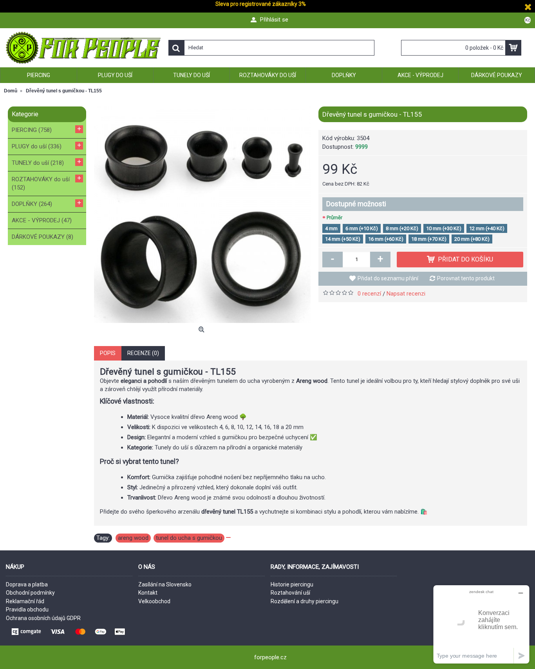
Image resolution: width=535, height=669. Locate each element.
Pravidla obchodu (27, 609)
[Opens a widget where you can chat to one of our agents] (481, 624)
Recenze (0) (143, 353)
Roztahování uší (290, 593)
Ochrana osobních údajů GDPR (43, 618)
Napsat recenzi (406, 293)
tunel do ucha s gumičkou (189, 537)
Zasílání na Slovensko (165, 584)
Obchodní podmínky (30, 593)
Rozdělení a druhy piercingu (304, 601)
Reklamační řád (25, 601)
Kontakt (147, 593)
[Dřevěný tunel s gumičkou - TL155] (202, 214)
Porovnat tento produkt (466, 278)
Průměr (334, 217)
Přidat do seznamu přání (388, 278)
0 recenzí (369, 293)
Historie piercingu (292, 584)
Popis (108, 353)
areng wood (133, 537)
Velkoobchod (154, 601)
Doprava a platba (27, 584)
